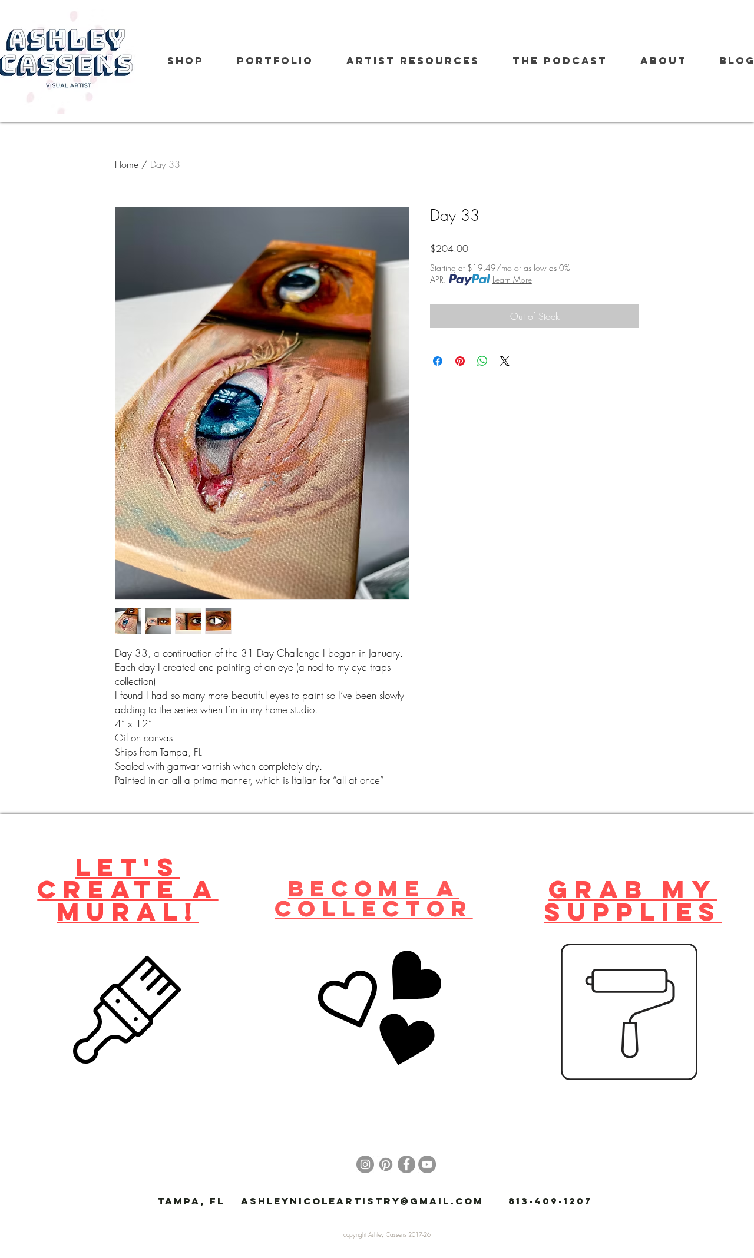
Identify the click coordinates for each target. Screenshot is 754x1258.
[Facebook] (406, 1164)
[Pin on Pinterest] (460, 361)
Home (126, 164)
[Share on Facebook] (438, 361)
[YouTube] (427, 1164)
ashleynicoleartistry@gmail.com (362, 1201)
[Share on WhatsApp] (482, 361)
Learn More (512, 279)
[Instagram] (365, 1164)
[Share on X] (505, 361)
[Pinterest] (386, 1164)
